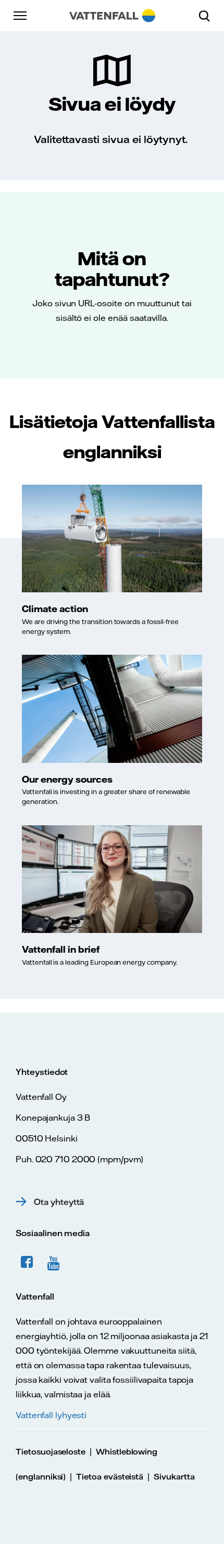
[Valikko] (20, 15)
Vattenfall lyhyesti (51, 1415)
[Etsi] (208, 15)
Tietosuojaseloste (50, 1452)
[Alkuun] (112, 15)
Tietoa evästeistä (109, 1477)
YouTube (55, 1262)
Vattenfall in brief (60, 949)
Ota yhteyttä (59, 1202)
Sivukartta (174, 1477)
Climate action (55, 608)
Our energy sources (67, 779)
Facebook (27, 1262)
